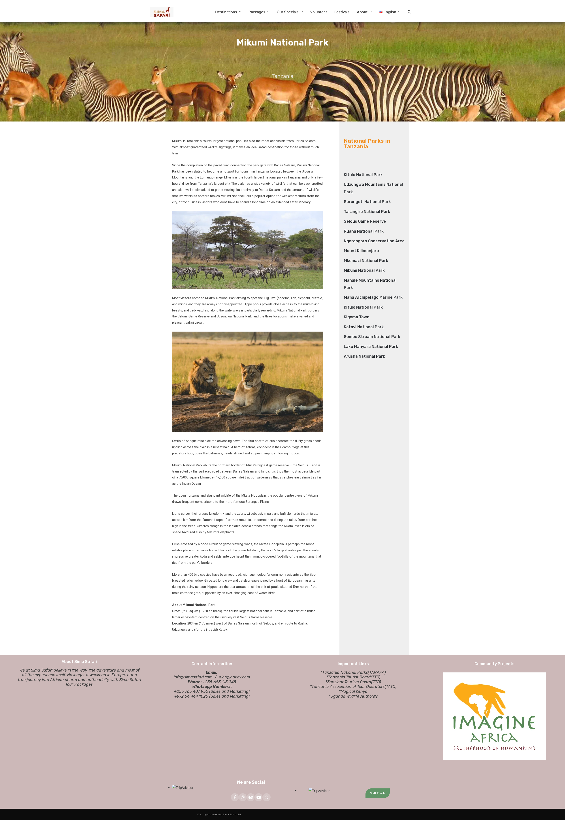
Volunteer (318, 12)
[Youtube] (259, 797)
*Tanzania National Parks (344, 672)
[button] (409, 12)
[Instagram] (243, 797)
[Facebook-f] (235, 797)
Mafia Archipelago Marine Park (373, 297)
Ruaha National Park (364, 231)
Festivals (342, 12)
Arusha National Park (364, 356)
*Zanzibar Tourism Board (348, 682)
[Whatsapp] (267, 797)
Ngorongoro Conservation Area (374, 241)
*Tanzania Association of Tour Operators (347, 686)
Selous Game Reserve (365, 221)
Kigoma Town (356, 317)
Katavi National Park (364, 327)
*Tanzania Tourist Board (348, 677)
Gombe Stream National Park (372, 336)
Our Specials (288, 12)
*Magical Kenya (353, 691)
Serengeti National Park (367, 201)
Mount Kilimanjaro (361, 250)
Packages (257, 12)
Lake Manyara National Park (371, 346)
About (362, 12)
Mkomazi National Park (366, 260)
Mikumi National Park (364, 270)
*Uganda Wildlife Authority (353, 696)
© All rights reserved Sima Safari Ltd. (219, 814)
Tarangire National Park (367, 211)
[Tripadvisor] (251, 797)
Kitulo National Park (363, 174)
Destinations (226, 12)
